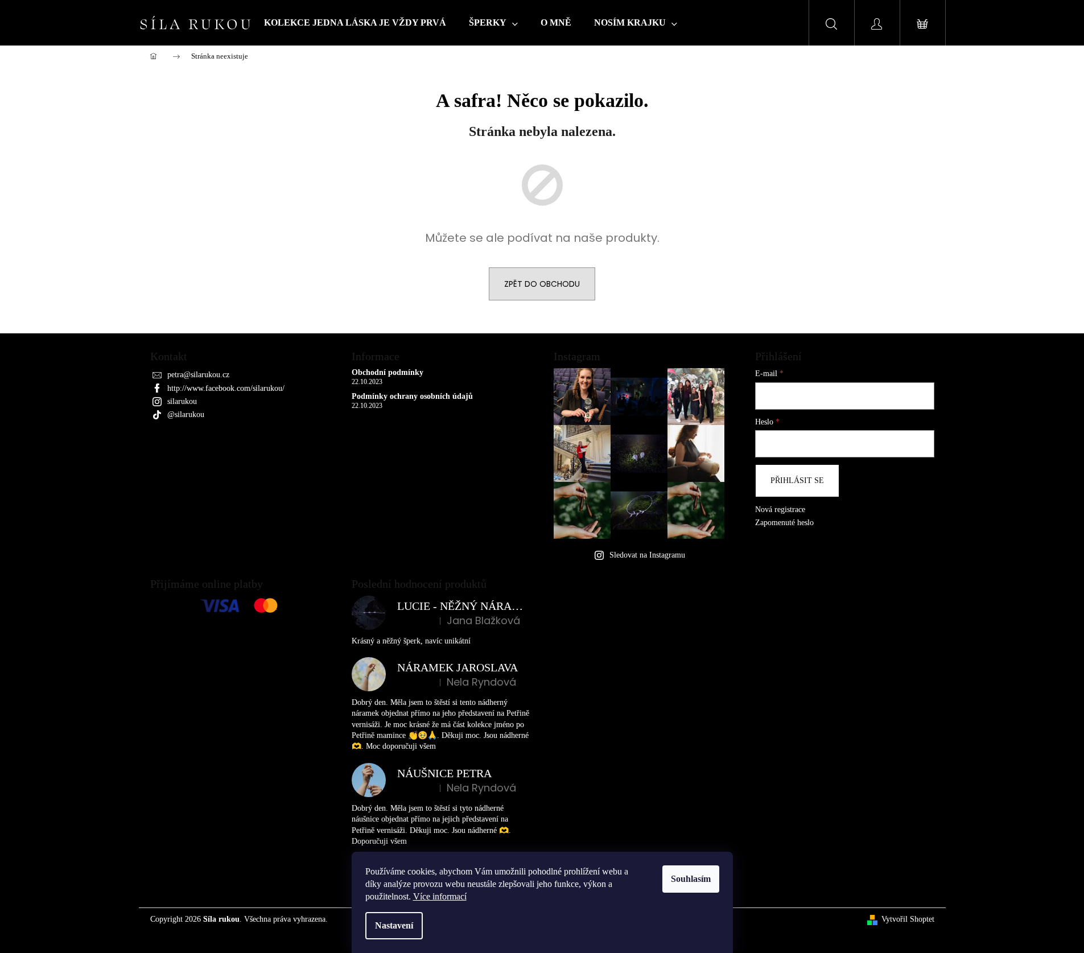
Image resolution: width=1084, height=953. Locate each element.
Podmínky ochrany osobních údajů (412, 396)
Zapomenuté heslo (784, 522)
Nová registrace (780, 509)
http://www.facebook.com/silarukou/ (226, 388)
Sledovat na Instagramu (647, 555)
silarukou (182, 401)
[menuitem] (355, 23)
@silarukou (185, 414)
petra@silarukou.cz (198, 374)
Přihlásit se (797, 480)
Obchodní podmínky (387, 372)
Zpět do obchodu (542, 284)
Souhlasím (691, 879)
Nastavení (394, 925)
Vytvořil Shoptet (907, 919)
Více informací (440, 896)
